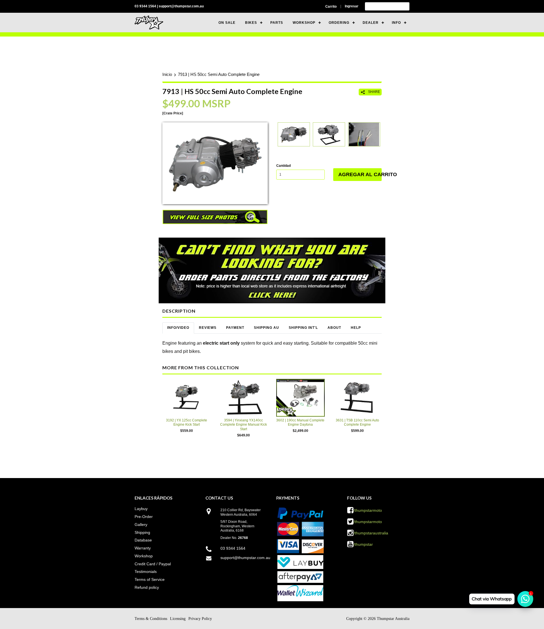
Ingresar (351, 6)
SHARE (373, 92)
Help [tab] (356, 328)
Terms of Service (150, 579)
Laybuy (141, 508)
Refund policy (147, 587)
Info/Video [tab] (178, 328)
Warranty (143, 548)
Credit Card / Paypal (153, 564)
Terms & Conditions (151, 619)
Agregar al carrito (360, 174)
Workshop (144, 556)
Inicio (167, 74)
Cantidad (283, 166)
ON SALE (226, 23)
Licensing (178, 619)
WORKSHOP (304, 23)
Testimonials (146, 571)
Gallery (141, 524)
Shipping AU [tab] (266, 328)
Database (143, 540)
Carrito (331, 6)
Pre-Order (144, 516)
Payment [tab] (235, 328)
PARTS (276, 23)
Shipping (142, 532)
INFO (396, 23)
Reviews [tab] (207, 328)
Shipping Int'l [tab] (303, 328)
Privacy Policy (200, 619)
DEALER (371, 23)
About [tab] (334, 328)
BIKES (251, 23)
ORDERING (339, 23)
